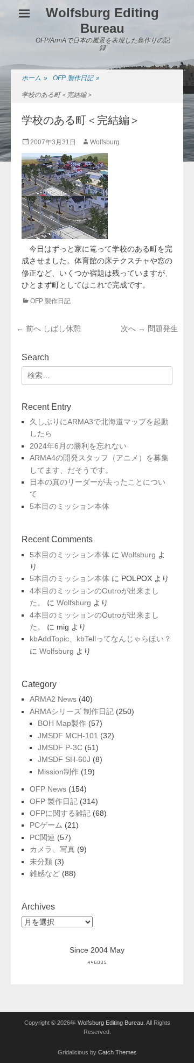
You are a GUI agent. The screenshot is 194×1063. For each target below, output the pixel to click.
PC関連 (42, 837)
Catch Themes (117, 1052)
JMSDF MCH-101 (68, 735)
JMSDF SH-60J (64, 759)
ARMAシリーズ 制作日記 (72, 711)
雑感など (45, 873)
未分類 (41, 861)
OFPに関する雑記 (60, 813)
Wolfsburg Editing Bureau (102, 20)
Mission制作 (58, 771)
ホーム (34, 78)
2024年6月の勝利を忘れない (78, 446)
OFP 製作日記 (76, 78)
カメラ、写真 (52, 849)
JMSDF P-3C (60, 747)
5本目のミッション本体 (69, 506)
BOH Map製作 (62, 723)
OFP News (48, 789)
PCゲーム (46, 825)
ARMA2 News (53, 699)
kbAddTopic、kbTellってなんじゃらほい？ (100, 638)
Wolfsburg (105, 142)
